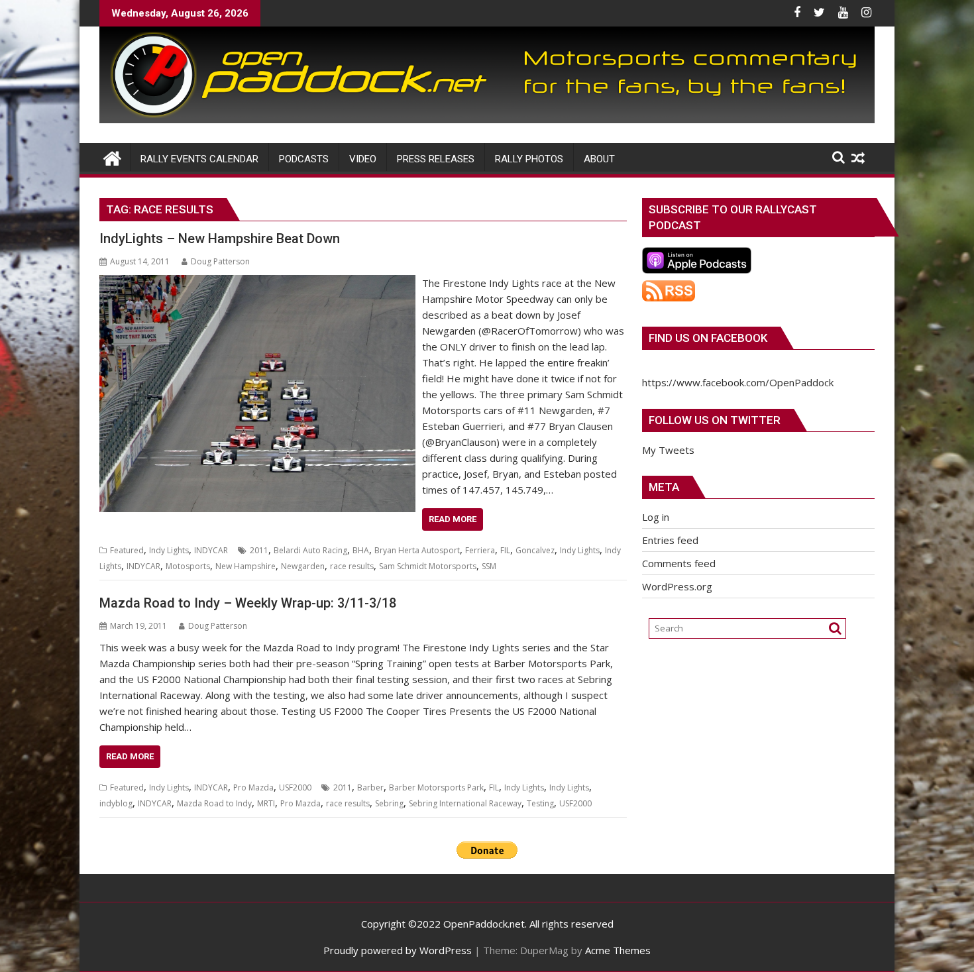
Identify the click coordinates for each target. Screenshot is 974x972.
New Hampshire (245, 566)
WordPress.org (677, 586)
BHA (360, 550)
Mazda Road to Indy (214, 803)
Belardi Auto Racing (310, 550)
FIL (505, 550)
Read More (452, 519)
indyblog (116, 803)
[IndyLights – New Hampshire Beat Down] (257, 283)
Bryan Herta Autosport (417, 550)
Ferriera (480, 550)
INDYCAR (211, 550)
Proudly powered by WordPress (397, 950)
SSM (489, 566)
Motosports (188, 566)
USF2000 (295, 787)
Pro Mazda (253, 787)
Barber (370, 787)
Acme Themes (618, 950)
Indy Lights (169, 550)
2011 (259, 550)
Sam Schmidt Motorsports (427, 566)
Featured (127, 550)
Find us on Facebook (708, 338)
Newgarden (303, 566)
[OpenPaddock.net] (487, 119)
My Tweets (668, 450)
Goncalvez (535, 550)
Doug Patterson (220, 261)
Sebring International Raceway (465, 803)
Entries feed (670, 540)
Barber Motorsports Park (436, 787)
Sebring (389, 803)
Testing (540, 803)
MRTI (266, 803)
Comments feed (679, 563)
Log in (655, 516)
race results (352, 566)
